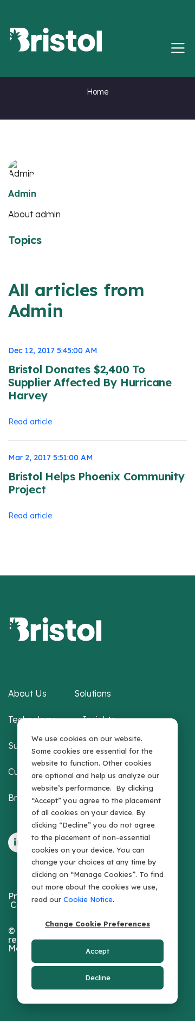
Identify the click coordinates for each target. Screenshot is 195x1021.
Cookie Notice (88, 899)
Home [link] (97, 92)
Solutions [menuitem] (92, 693)
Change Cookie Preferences (97, 923)
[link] (55, 628)
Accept (97, 951)
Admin (22, 193)
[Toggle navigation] (178, 48)
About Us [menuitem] (27, 693)
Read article (30, 421)
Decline (97, 977)
